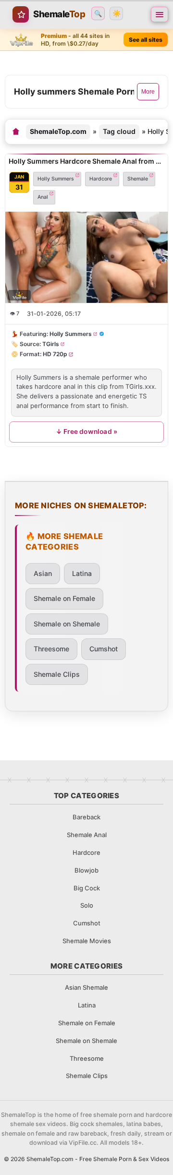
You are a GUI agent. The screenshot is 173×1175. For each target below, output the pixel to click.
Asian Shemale (86, 987)
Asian (43, 573)
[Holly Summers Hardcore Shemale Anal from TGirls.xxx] (86, 257)
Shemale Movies (86, 941)
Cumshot (103, 649)
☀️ (116, 13)
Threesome (51, 649)
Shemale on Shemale (67, 624)
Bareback (86, 817)
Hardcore (100, 178)
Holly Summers (55, 178)
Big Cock (87, 888)
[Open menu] (159, 14)
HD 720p (55, 354)
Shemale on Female (64, 598)
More (148, 91)
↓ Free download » (86, 431)
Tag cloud (119, 131)
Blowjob (86, 870)
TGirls (50, 344)
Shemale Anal (87, 835)
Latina (82, 573)
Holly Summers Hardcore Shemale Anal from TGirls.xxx (86, 161)
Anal (42, 196)
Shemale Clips (57, 674)
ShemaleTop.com (58, 131)
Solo (86, 905)
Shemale (137, 178)
